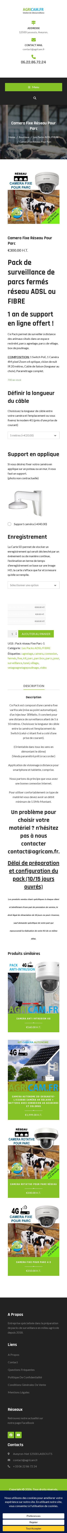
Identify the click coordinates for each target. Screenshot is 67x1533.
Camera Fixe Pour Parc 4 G (33, 1262)
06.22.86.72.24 (33, 62)
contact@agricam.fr (25, 1460)
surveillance (15, 663)
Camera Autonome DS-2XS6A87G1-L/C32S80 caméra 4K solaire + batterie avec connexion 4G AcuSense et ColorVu (33, 1101)
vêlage (34, 663)
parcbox (39, 658)
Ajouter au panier (36, 633)
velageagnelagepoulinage (23, 667)
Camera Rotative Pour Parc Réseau (33, 1184)
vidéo (43, 667)
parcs (49, 658)
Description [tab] (33, 685)
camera (38, 653)
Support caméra (30, 524)
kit (24, 658)
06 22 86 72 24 (28, 1466)
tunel (26, 663)
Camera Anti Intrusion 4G (33, 1018)
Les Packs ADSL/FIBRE (46, 137)
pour (56, 658)
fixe (19, 658)
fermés (12, 658)
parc (30, 658)
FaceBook (27, 1422)
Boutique (24, 137)
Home (12, 137)
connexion (50, 653)
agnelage (27, 653)
